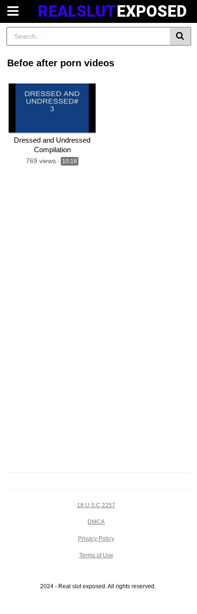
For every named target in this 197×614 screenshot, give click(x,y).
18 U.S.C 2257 (96, 505)
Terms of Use (96, 555)
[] (180, 36)
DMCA (96, 522)
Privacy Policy (96, 538)
